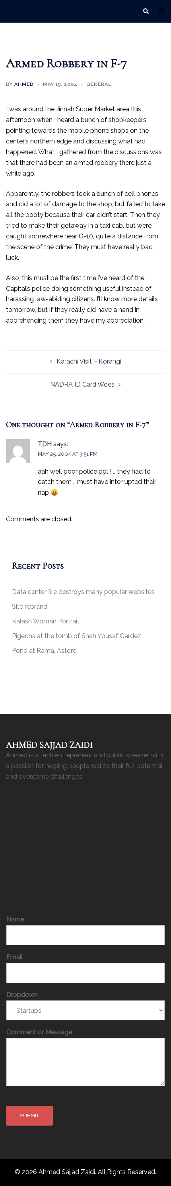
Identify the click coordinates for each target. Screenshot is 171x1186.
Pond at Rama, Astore (44, 650)
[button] (145, 11)
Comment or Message (41, 1032)
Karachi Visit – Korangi (88, 361)
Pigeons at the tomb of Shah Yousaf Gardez (76, 636)
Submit (29, 1115)
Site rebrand (29, 606)
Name (17, 919)
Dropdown (22, 994)
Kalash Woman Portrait (46, 621)
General (99, 84)
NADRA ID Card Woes (82, 384)
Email (16, 957)
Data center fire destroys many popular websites (83, 592)
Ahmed (23, 84)
